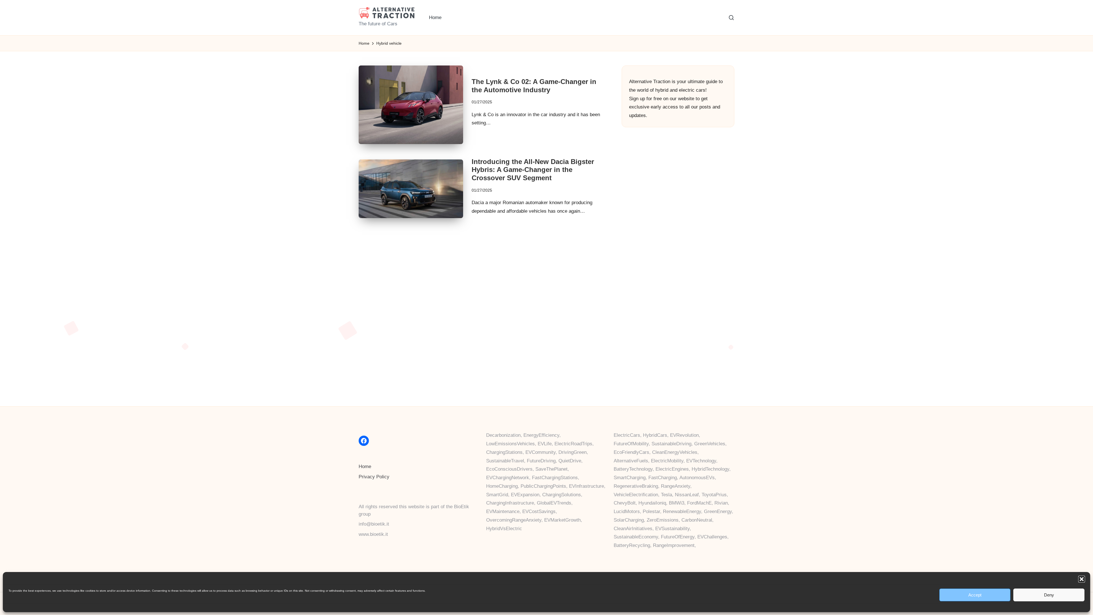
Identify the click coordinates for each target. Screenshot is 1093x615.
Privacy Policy (374, 476)
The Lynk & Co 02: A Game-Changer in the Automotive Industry (534, 86)
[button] (1081, 579)
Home (365, 466)
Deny (1049, 595)
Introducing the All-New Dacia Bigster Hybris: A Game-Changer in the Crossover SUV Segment (533, 170)
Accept (974, 595)
